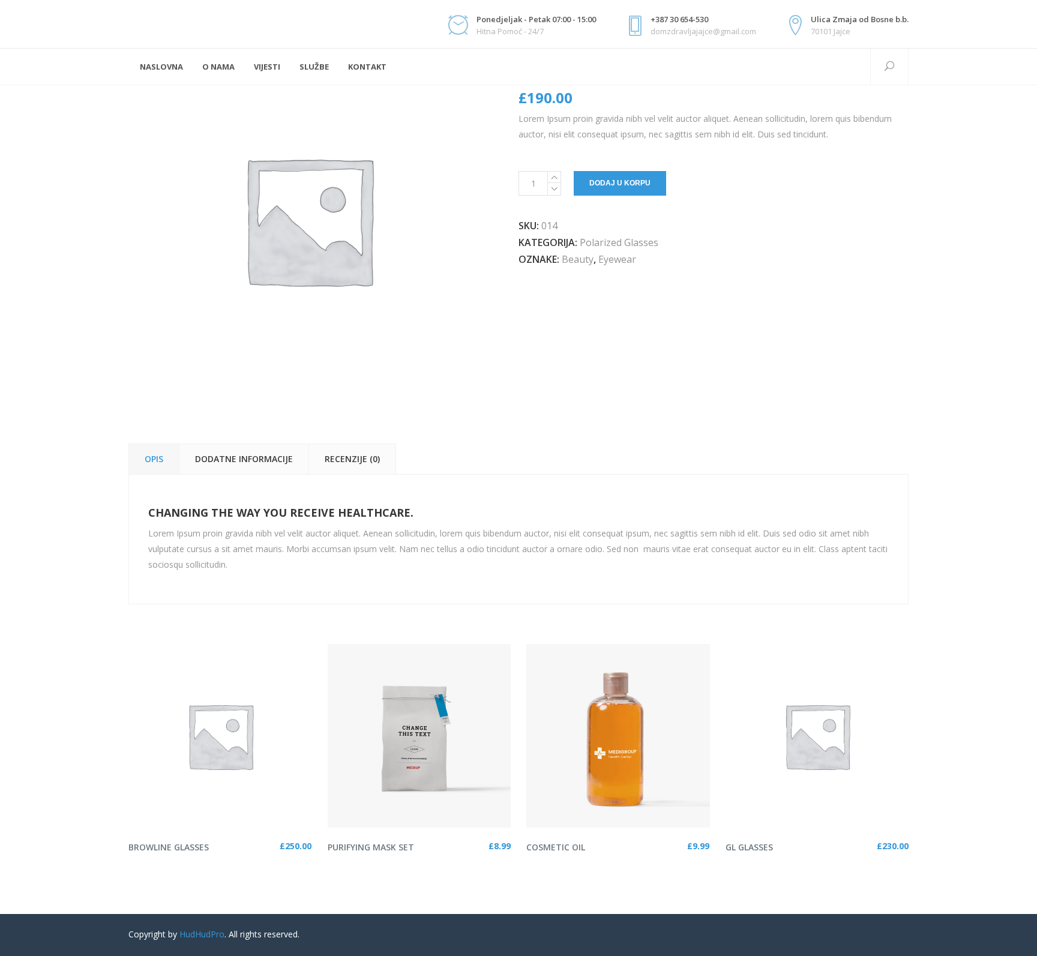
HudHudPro (201, 934)
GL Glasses (749, 847)
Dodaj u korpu (620, 183)
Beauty (578, 259)
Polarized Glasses (619, 242)
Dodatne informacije (244, 458)
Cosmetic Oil (555, 847)
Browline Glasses (168, 847)
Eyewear (617, 259)
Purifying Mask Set (371, 847)
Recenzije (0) (352, 458)
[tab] (153, 458)
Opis (154, 458)
